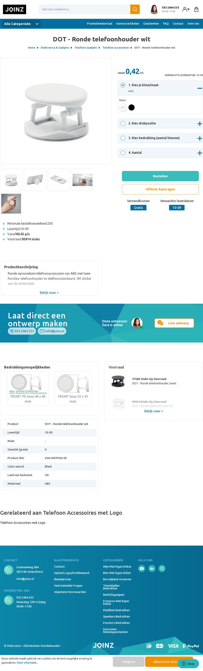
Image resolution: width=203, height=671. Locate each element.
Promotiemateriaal (99, 23)
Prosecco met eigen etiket (116, 602)
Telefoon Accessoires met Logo (22, 522)
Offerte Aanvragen (160, 189)
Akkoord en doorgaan (169, 661)
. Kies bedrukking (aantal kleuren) (154, 138)
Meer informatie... (27, 662)
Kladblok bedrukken (116, 610)
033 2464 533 (24, 331)
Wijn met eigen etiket (117, 566)
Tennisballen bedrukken (111, 587)
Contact (178, 23)
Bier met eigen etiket (117, 573)
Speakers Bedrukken (116, 616)
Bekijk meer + (49, 292)
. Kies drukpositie (142, 123)
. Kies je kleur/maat (143, 87)
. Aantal (135, 152)
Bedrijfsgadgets (113, 594)
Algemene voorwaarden (70, 592)
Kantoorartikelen (127, 23)
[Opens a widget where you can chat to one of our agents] (188, 664)
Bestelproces (62, 579)
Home (31, 47)
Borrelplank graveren (117, 579)
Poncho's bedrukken (116, 622)
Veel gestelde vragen (68, 585)
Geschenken (151, 23)
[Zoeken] (135, 9)
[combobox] (89, 9)
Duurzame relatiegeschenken (115, 631)
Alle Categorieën (17, 24)
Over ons (193, 23)
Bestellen (160, 176)
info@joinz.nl (54, 331)
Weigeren (128, 661)
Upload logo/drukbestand (71, 573)
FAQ (166, 23)
